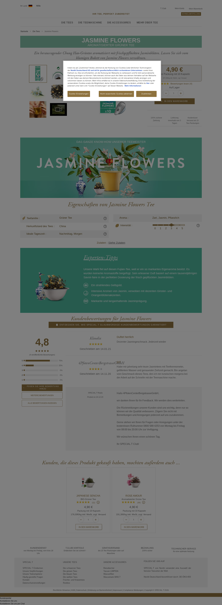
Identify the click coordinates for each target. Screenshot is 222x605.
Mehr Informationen (133, 86)
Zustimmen (146, 94)
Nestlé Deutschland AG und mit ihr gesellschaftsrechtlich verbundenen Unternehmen (106, 70)
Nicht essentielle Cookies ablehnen (116, 94)
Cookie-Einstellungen (78, 94)
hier (148, 83)
